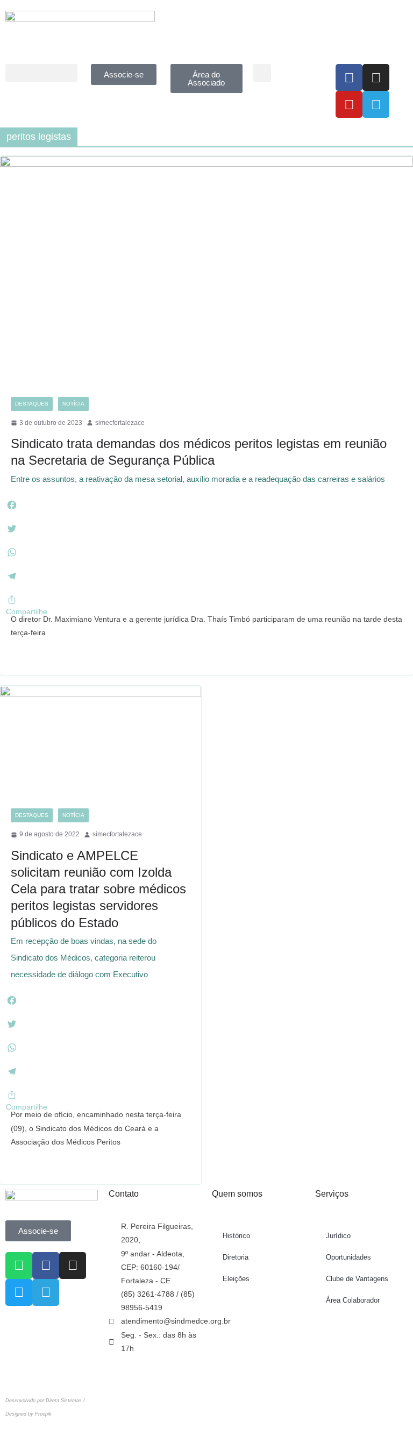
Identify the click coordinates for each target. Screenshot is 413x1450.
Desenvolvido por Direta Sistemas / (45, 1400)
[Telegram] (375, 104)
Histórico (236, 1236)
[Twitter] (18, 1292)
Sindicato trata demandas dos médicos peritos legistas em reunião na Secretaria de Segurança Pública (199, 459)
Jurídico (338, 1236)
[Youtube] (349, 104)
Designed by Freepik (28, 1414)
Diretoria (235, 1257)
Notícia (73, 404)
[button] (41, 73)
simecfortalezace (120, 423)
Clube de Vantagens (357, 1279)
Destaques (31, 404)
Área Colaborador (353, 1300)
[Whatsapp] (18, 1265)
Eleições (236, 1279)
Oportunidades (348, 1257)
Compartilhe (26, 611)
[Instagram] (375, 77)
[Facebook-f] (349, 77)
